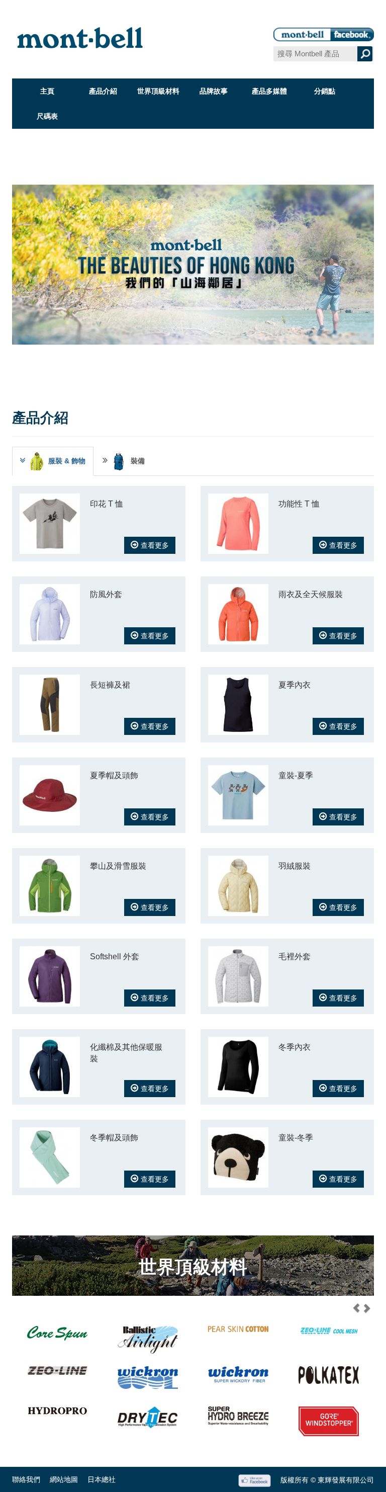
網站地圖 (64, 1479)
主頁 (47, 91)
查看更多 (155, 545)
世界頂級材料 (158, 91)
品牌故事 (214, 91)
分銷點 (324, 91)
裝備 (138, 461)
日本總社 (101, 1479)
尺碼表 (47, 116)
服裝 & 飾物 (66, 461)
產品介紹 (103, 91)
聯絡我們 (26, 1479)
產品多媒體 (269, 91)
